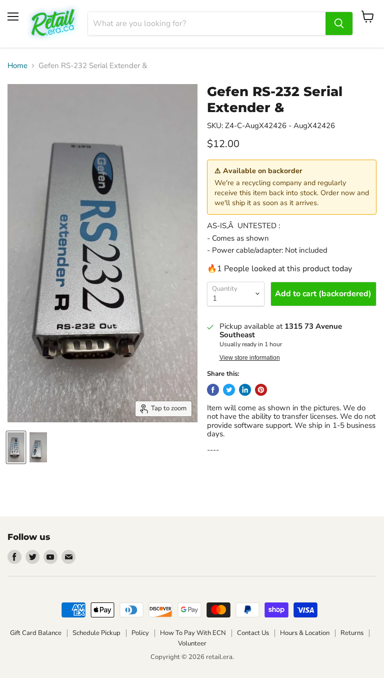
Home (18, 66)
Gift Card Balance (36, 632)
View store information (250, 357)
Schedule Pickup (96, 632)
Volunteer (192, 643)
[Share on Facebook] (213, 390)
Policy (140, 632)
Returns (352, 632)
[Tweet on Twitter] (229, 390)
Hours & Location (305, 632)
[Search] (339, 23)
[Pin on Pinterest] (261, 390)
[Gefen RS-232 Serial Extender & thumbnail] (16, 447)
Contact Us (253, 632)
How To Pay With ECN (193, 632)
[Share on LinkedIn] (245, 390)
